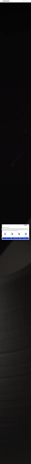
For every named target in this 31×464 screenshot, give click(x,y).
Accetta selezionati (15, 238)
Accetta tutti (24, 238)
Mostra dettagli (26, 236)
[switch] (12, 234)
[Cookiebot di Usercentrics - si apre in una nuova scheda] (24, 225)
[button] (24, 1)
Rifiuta (6, 238)
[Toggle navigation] (28, 1)
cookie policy (16, 230)
